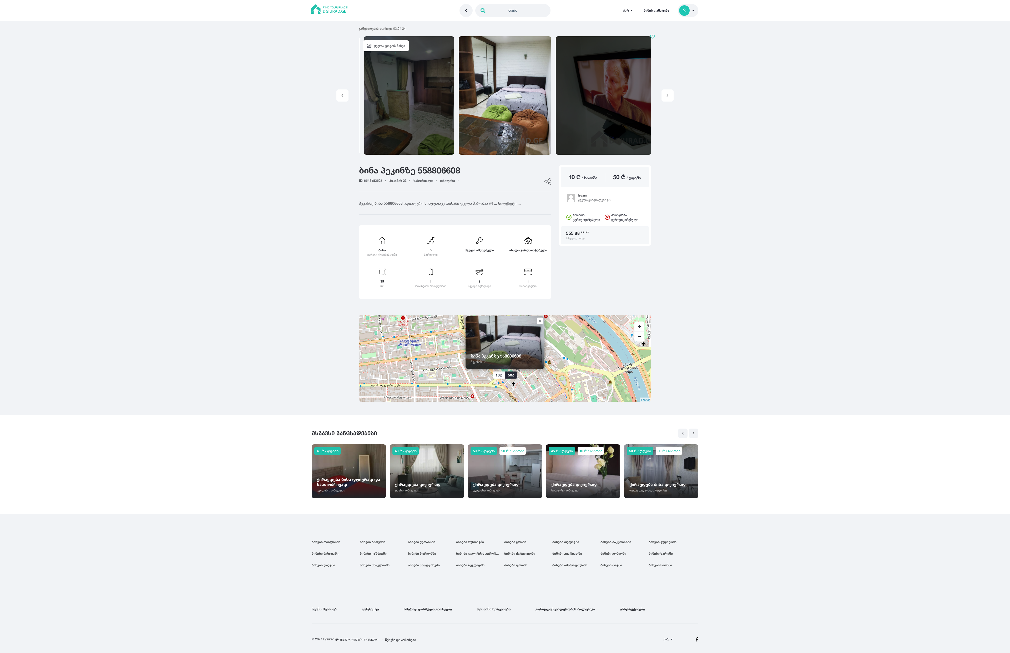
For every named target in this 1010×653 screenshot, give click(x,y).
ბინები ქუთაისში (421, 542)
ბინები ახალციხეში (424, 565)
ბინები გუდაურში (662, 542)
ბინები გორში (515, 542)
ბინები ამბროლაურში (569, 565)
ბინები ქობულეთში (519, 553)
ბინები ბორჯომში (422, 553)
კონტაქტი (370, 609)
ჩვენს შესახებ (324, 609)
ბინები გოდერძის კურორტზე (479, 553)
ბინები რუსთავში (470, 542)
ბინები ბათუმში (372, 542)
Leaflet (645, 400)
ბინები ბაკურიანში (615, 542)
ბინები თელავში (565, 542)
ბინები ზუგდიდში (470, 565)
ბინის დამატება (656, 10)
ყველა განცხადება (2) (594, 200)
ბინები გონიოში (613, 553)
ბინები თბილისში (326, 542)
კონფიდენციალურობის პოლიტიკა (565, 609)
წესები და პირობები (400, 640)
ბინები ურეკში (323, 565)
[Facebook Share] (547, 181)
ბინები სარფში (661, 553)
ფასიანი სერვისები (494, 609)
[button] (667, 95)
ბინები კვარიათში (567, 553)
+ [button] (639, 326)
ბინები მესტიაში (325, 553)
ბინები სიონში (660, 565)
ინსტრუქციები (632, 609)
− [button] (639, 336)
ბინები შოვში (611, 565)
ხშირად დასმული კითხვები (428, 609)
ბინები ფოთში (515, 565)
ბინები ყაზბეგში (373, 553)
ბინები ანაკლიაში (375, 565)
